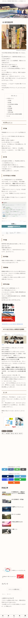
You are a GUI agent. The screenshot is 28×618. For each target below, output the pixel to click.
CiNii (17, 433)
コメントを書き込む (14, 589)
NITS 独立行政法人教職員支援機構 (14, 114)
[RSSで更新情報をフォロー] (14, 482)
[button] (24, 310)
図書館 (8, 433)
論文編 (9, 102)
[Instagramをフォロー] (8, 479)
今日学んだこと (10, 98)
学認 (13, 433)
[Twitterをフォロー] (20, 476)
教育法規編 (10, 112)
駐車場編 (10, 108)
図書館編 (10, 110)
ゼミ (4, 433)
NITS (3, 344)
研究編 (9, 100)
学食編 (9, 106)
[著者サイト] (8, 476)
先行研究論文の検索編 (13, 104)
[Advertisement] (14, 450)
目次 (12, 95)
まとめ (8, 116)
